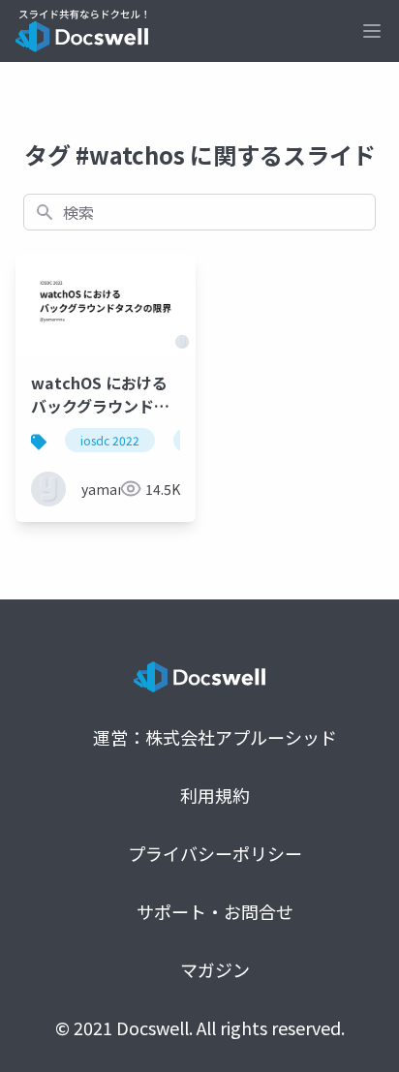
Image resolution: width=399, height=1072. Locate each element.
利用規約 (215, 795)
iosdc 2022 (109, 440)
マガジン (215, 969)
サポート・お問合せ (215, 911)
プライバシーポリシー (215, 853)
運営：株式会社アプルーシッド (215, 737)
